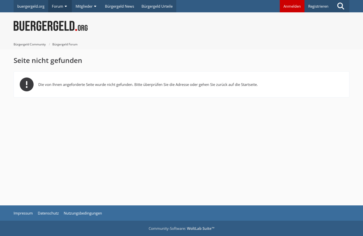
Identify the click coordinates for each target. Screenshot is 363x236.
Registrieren (318, 6)
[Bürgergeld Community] (181, 26)
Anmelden (292, 6)
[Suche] (340, 6)
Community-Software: (182, 228)
